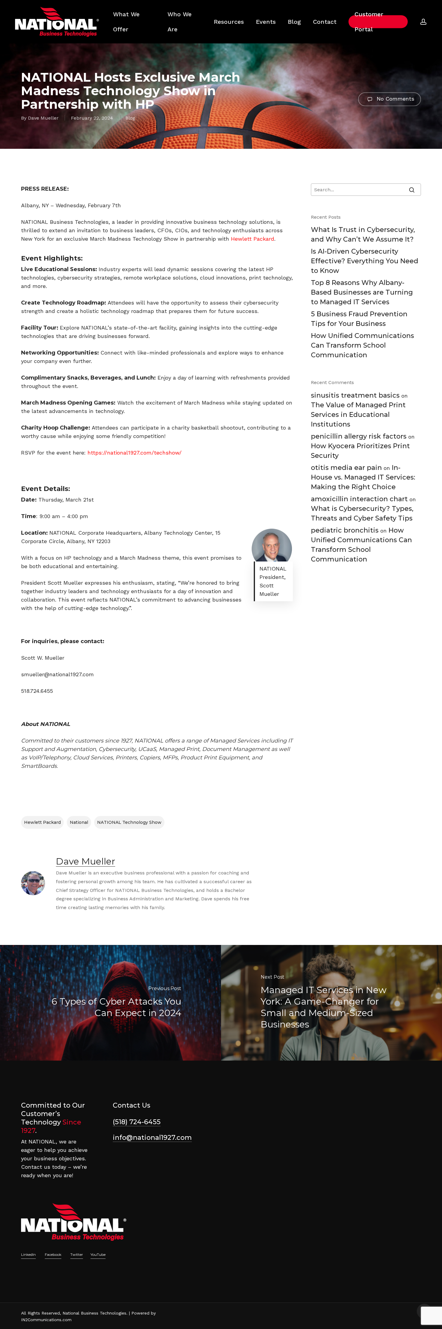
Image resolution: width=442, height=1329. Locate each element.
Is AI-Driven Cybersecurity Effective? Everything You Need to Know (364, 261)
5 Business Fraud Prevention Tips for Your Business (359, 319)
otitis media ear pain (346, 468)
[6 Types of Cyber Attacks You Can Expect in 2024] (110, 1003)
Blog (130, 118)
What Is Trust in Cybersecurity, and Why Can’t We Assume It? (363, 234)
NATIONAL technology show (129, 822)
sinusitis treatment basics (355, 395)
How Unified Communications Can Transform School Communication (362, 345)
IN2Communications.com (46, 1319)
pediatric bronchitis (345, 530)
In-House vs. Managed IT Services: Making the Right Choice (363, 477)
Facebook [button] (53, 1254)
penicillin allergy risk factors (359, 436)
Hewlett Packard (42, 822)
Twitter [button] (76, 1254)
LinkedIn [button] (28, 1254)
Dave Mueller (43, 118)
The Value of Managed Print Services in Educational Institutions (358, 414)
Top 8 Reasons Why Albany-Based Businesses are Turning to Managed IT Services (362, 292)
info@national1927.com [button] (152, 1138)
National (79, 822)
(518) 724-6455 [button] (137, 1122)
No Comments (394, 98)
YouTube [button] (98, 1254)
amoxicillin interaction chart (359, 499)
